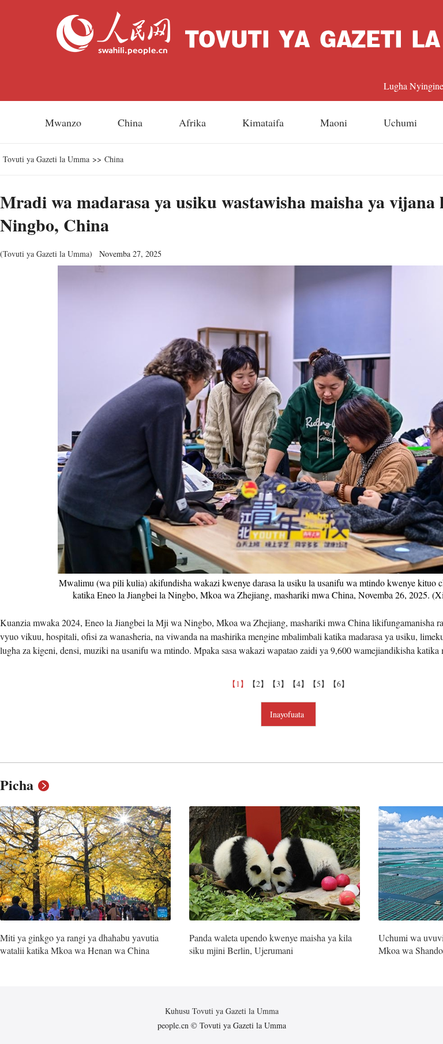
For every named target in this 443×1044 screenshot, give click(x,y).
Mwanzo (63, 122)
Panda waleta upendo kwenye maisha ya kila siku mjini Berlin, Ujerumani (270, 943)
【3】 (278, 683)
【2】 (258, 683)
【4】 (298, 683)
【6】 (339, 683)
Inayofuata (288, 714)
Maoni (333, 122)
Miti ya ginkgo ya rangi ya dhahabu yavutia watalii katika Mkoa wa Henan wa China (79, 943)
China (130, 122)
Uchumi (400, 122)
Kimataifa (263, 122)
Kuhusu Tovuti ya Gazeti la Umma (222, 1010)
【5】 (319, 683)
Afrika (192, 122)
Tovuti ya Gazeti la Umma (46, 159)
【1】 (238, 683)
